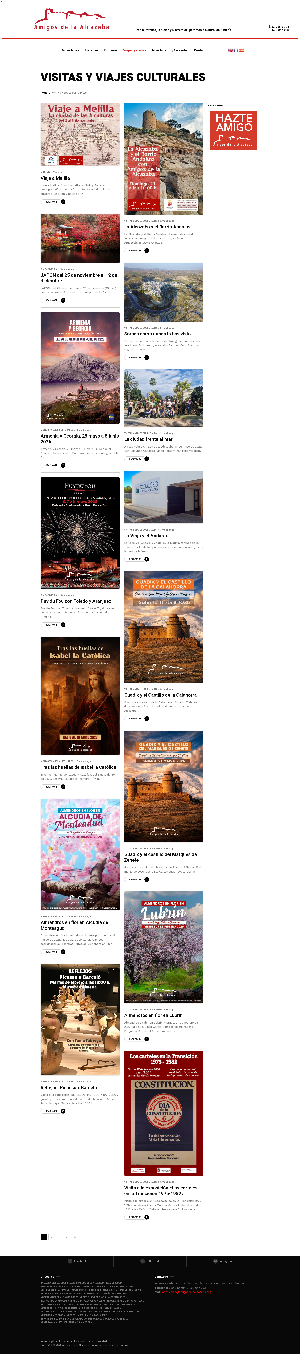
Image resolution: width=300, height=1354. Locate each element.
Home (44, 93)
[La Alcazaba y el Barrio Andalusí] (163, 159)
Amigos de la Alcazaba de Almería (62, 1301)
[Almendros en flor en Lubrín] (163, 947)
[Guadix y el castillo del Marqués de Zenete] (163, 786)
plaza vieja (68, 1293)
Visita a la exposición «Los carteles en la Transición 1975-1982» (161, 1191)
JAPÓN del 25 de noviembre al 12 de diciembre (79, 278)
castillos (138, 1301)
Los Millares (76, 1315)
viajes (81, 1293)
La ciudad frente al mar (148, 439)
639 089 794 (280, 27)
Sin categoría (49, 269)
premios (47, 1315)
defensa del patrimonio (56, 1290)
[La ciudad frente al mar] (163, 398)
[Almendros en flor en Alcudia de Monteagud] (80, 854)
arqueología (114, 1283)
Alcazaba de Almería (87, 1311)
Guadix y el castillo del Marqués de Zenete (160, 857)
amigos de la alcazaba (91, 1283)
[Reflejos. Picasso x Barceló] (80, 1019)
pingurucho (49, 1308)
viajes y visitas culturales (58, 1283)
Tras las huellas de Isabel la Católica (78, 767)
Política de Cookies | (68, 1341)
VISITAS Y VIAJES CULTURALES (140, 221)
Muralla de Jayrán (99, 1293)
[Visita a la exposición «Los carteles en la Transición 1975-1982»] (163, 1113)
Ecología (60, 1315)
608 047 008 (280, 30)
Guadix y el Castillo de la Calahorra (160, 695)
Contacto (201, 50)
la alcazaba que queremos (96, 1308)
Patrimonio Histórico (129, 1286)
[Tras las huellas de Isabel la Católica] (80, 696)
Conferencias (126, 1304)
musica (63, 1304)
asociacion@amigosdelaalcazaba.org (186, 1292)
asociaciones (117, 1297)
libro (104, 1315)
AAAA (118, 1308)
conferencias (50, 1293)
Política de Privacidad (94, 1341)
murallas (92, 1315)
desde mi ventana (52, 1286)
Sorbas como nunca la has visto (157, 334)
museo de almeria (118, 1301)
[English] (230, 50)
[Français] (236, 50)
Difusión (110, 50)
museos (99, 1319)
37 (75, 1237)
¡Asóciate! (180, 50)
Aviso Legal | (48, 1341)
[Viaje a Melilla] (80, 134)
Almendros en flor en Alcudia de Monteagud (74, 925)
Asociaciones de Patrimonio (82, 1286)
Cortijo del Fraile (53, 1297)
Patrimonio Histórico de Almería (92, 1290)
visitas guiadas (68, 1308)
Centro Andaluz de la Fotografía (122, 1311)
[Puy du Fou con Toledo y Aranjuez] (80, 533)
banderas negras (95, 1301)
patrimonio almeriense (128, 1290)
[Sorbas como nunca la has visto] (163, 292)
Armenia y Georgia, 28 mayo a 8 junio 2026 (80, 439)
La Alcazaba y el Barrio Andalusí (158, 227)
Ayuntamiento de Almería (57, 1311)
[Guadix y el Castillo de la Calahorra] (163, 627)
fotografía (49, 1304)
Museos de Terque (117, 1319)
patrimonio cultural (55, 1322)
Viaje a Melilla (55, 178)
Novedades (70, 50)
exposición (119, 1293)
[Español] (241, 50)
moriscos (72, 1297)
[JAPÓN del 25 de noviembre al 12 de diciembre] (80, 238)
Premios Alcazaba (81, 1322)
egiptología (99, 1297)
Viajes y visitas (134, 50)
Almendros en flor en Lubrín (153, 1015)
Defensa (91, 50)
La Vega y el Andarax (146, 535)
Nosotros (159, 50)
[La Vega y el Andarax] (163, 497)
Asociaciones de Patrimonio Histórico (92, 1304)
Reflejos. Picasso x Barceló (69, 1087)
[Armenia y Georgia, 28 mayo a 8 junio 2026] (80, 368)
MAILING (45, 172)
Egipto (85, 1297)
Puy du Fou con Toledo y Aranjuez (76, 601)
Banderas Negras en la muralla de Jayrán (67, 1319)
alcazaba (107, 1286)
